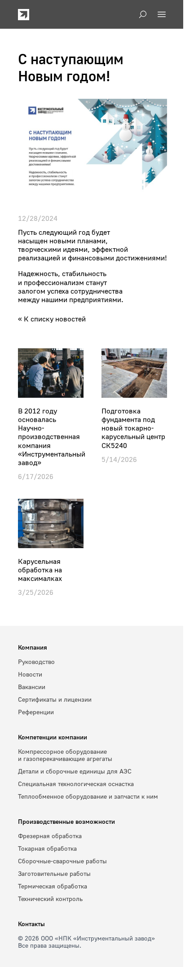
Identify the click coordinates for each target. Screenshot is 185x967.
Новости (30, 674)
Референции (36, 712)
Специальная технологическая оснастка (76, 783)
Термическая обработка (52, 886)
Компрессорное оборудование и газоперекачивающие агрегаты (65, 754)
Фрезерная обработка (50, 836)
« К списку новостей (52, 318)
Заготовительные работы (54, 873)
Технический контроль (50, 898)
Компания (32, 647)
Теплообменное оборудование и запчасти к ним (88, 796)
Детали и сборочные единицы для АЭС (75, 771)
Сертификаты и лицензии (55, 699)
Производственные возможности (66, 821)
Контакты (31, 923)
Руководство (36, 661)
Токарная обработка (47, 848)
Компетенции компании (52, 737)
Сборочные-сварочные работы (62, 861)
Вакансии (31, 686)
